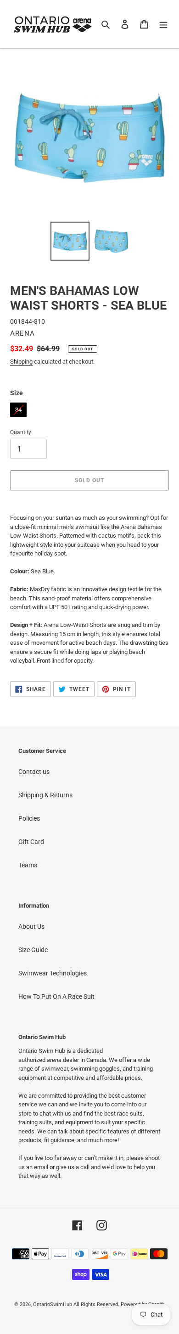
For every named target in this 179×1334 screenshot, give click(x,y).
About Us (31, 926)
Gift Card (31, 841)
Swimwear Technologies (52, 973)
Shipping (21, 361)
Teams (27, 865)
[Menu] (163, 24)
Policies (29, 818)
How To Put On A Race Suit (56, 996)
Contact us (34, 771)
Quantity (20, 432)
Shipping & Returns (45, 795)
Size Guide (33, 949)
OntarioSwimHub (52, 1304)
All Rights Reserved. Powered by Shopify (119, 1304)
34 (18, 408)
